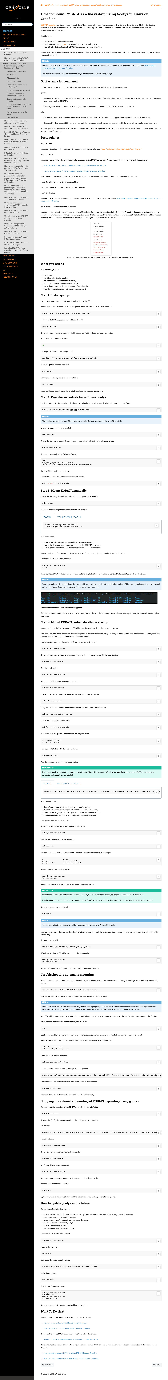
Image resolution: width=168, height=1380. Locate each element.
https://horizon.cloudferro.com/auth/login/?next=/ (121, 149)
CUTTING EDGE (9, 42)
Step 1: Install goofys (14, 81)
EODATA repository (49, 25)
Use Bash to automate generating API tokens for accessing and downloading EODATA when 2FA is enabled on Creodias (16, 178)
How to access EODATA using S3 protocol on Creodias (16, 198)
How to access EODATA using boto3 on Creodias (16, 212)
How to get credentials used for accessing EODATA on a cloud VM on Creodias (17, 168)
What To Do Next (13, 117)
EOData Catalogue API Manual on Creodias (16, 154)
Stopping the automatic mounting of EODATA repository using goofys (19, 106)
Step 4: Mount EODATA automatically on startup (15, 95)
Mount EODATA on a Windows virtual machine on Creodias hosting (17, 134)
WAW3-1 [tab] (47, 517)
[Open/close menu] (1, 49)
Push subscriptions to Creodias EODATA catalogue (16, 244)
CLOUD (6, 38)
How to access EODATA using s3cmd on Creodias (16, 232)
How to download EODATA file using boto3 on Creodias (16, 59)
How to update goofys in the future (17, 113)
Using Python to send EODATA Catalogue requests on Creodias (16, 218)
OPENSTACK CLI (10, 263)
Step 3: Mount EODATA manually (18, 90)
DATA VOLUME (9, 45)
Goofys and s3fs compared (16, 71)
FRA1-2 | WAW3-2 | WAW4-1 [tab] (69, 517)
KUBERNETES (8, 256)
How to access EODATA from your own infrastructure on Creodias (16, 142)
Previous (48, 1365)
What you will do (13, 78)
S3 (4, 270)
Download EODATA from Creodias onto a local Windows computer (16, 250)
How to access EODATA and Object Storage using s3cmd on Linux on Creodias (16, 161)
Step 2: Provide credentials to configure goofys (17, 86)
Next (155, 1365)
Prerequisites (11, 74)
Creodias (157, 5)
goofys (65, 44)
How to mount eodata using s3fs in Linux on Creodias (15, 122)
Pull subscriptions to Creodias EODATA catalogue (16, 238)
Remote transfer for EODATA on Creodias (16, 148)
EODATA (6, 49)
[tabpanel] (101, 527)
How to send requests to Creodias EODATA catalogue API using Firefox (15, 226)
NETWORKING (9, 259)
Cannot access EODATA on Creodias (15, 54)
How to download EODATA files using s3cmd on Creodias (16, 127)
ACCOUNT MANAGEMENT (14, 35)
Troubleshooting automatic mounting (16, 100)
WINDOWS (8, 273)
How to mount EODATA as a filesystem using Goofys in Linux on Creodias (15, 66)
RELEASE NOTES (10, 277)
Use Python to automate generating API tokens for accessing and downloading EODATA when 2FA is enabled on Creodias (16, 190)
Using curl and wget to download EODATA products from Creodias (16, 205)
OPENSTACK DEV (10, 266)
